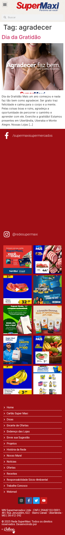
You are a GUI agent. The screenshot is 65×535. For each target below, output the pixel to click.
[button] (5, 4)
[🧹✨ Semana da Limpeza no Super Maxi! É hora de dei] (47, 380)
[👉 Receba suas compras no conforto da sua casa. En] (17, 350)
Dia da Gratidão (21, 37)
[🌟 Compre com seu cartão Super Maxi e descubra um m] (17, 259)
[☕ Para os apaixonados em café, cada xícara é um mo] (47, 320)
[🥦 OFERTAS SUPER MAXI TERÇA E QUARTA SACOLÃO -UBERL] (47, 350)
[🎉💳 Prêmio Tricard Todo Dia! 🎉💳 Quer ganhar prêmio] (47, 289)
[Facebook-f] (29, 500)
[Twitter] (36, 500)
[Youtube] (43, 500)
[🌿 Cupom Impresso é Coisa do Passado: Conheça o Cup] (17, 320)
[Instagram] (21, 500)
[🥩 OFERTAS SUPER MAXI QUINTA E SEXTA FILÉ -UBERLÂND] (47, 259)
